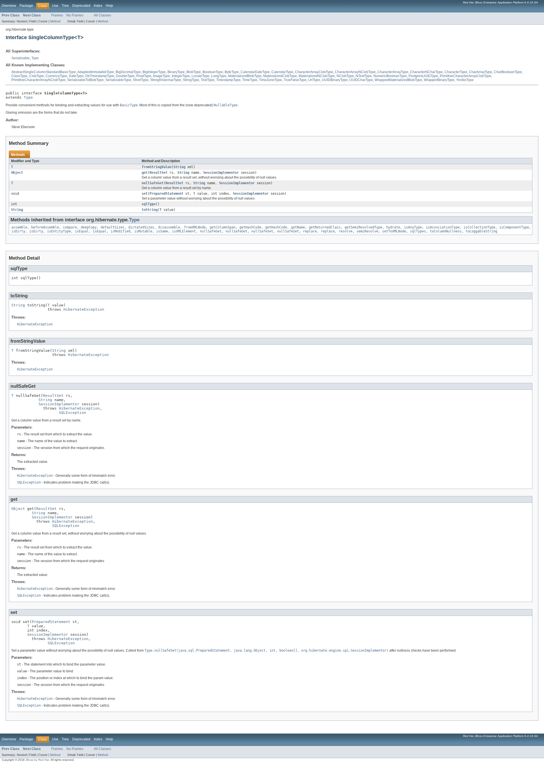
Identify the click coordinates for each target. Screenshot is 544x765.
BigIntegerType (154, 72)
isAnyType (413, 227)
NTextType (364, 76)
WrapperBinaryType (439, 80)
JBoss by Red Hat (37, 759)
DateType (76, 76)
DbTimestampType (99, 76)
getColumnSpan (222, 227)
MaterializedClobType (280, 76)
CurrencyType (56, 76)
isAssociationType (443, 227)
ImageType (161, 76)
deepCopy (89, 227)
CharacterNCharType (426, 72)
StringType (191, 80)
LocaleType (200, 76)
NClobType (345, 76)
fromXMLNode (195, 227)
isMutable (143, 231)
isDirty (18, 231)
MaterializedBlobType (245, 76)
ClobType (36, 76)
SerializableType (118, 80)
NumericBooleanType (390, 76)
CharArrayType (480, 72)
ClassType (19, 76)
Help (109, 6)
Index (98, 6)
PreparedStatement (166, 194)
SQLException (72, 412)
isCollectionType (479, 227)
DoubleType (125, 76)
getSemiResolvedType (363, 227)
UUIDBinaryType (335, 80)
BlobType (193, 72)
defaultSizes (112, 227)
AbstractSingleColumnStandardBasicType (43, 72)
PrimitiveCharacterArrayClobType (465, 76)
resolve (345, 231)
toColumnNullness (446, 231)
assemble (19, 227)
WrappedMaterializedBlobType (398, 80)
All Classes (102, 15)
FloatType (143, 76)
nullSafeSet (262, 231)
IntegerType (181, 76)
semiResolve (367, 231)
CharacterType (456, 72)
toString (150, 210)
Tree (65, 6)
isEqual (82, 231)
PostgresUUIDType (423, 76)
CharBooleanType (508, 72)
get (145, 173)
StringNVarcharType (165, 80)
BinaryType (176, 72)
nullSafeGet (152, 183)
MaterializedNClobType (317, 76)
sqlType (149, 204)
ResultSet (158, 173)
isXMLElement (184, 231)
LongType (218, 76)
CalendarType (282, 72)
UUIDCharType (361, 80)
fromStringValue (156, 167)
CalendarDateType (255, 72)
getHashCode (250, 227)
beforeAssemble (45, 227)
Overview (9, 6)
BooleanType (213, 72)
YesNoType (465, 80)
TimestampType (228, 80)
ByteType (232, 72)
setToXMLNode (394, 231)
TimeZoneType (270, 80)
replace (310, 231)
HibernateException (83, 309)
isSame (162, 231)
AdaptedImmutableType (95, 72)
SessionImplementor (221, 173)
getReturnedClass (325, 227)
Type (35, 58)
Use (55, 6)
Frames (57, 15)
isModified (120, 231)
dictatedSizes (141, 227)
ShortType (140, 80)
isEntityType (59, 231)
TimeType (249, 80)
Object (17, 173)
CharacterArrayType (392, 72)
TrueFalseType (295, 80)
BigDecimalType (128, 72)
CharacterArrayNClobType (355, 72)
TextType (207, 80)
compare (70, 227)
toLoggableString (481, 231)
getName (298, 227)
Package (26, 6)
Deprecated (81, 6)
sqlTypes (418, 231)
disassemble (169, 227)
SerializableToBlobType (85, 80)
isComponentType (514, 227)
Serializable (20, 58)
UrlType (314, 80)
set (145, 194)
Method (55, 21)
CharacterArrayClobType (314, 72)
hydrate (393, 227)
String (179, 167)
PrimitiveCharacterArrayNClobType (38, 80)
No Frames (74, 15)
